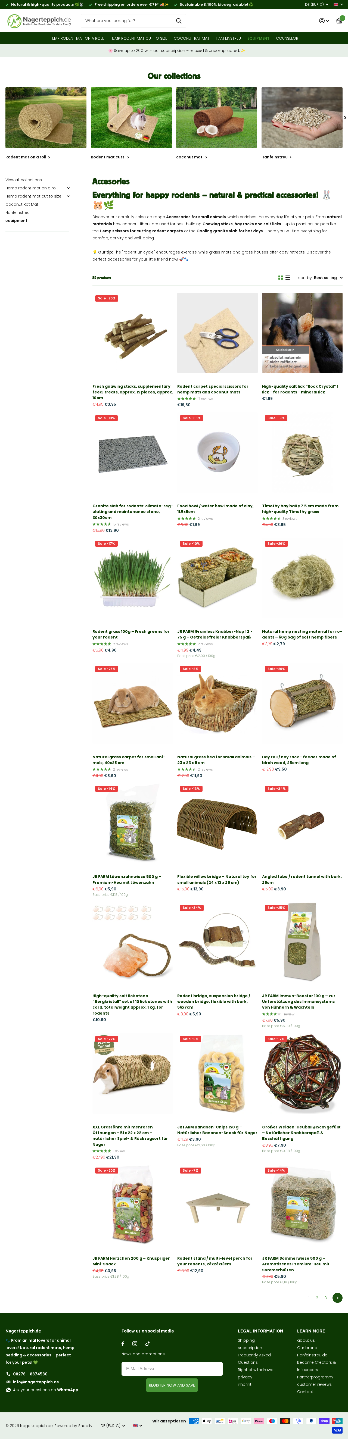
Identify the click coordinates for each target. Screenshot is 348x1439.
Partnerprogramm (315, 1377)
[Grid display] (280, 277)
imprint (244, 1384)
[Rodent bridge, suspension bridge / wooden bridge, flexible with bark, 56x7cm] (217, 942)
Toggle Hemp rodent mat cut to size (68, 196)
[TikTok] (147, 1343)
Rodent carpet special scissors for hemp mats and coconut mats (212, 389)
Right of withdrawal (256, 1369)
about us (306, 1340)
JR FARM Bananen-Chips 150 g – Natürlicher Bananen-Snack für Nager (217, 1129)
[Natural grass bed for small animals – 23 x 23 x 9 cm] (217, 703)
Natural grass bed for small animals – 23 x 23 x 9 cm (216, 759)
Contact (305, 1391)
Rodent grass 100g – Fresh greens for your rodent (131, 634)
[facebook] (123, 1343)
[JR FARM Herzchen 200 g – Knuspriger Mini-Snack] (132, 1205)
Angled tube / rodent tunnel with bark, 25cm (302, 879)
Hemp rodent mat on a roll (77, 38)
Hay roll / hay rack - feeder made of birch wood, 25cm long (299, 759)
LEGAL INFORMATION (260, 1330)
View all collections (23, 180)
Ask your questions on (45, 1390)
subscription (250, 1347)
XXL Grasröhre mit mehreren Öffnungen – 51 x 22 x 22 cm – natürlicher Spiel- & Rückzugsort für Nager (130, 1135)
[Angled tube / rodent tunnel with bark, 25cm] (302, 823)
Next (338, 1298)
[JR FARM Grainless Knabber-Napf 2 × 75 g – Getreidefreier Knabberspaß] (217, 578)
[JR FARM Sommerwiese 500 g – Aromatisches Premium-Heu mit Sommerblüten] (302, 1205)
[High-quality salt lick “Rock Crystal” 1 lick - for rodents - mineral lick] (302, 333)
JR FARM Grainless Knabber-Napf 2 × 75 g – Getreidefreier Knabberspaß (215, 634)
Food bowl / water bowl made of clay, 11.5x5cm (215, 508)
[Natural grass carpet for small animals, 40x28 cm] (132, 703)
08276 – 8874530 (30, 1374)
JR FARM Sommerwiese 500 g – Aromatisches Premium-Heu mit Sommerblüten (296, 1264)
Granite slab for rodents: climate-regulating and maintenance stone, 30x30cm (132, 511)
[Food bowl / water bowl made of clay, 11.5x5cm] (217, 452)
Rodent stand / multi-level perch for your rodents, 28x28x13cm (215, 1261)
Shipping (246, 1340)
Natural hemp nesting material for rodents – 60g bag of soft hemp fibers (302, 634)
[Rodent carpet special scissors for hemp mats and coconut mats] (217, 333)
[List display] (287, 277)
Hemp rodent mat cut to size (138, 38)
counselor (287, 38)
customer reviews (314, 1384)
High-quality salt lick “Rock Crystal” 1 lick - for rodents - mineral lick (300, 389)
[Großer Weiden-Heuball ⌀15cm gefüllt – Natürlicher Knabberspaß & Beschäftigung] (302, 1073)
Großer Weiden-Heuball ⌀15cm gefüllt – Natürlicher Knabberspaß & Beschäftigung (301, 1132)
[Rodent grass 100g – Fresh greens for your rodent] (132, 578)
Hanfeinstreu (228, 38)
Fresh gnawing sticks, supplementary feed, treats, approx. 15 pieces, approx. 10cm (132, 392)
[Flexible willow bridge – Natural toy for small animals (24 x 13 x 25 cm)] (217, 823)
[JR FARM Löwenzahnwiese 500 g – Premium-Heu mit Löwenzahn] (132, 823)
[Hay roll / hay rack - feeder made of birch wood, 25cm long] (302, 703)
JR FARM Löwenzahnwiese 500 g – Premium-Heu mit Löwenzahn (126, 879)
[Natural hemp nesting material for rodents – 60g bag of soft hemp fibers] (302, 578)
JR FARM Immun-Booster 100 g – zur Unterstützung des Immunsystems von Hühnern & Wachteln (298, 1001)
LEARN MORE (311, 1330)
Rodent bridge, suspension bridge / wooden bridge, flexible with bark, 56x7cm (213, 1001)
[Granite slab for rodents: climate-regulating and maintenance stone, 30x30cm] (132, 452)
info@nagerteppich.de (36, 1382)
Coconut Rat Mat (191, 38)
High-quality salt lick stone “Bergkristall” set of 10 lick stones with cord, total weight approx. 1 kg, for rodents (132, 1004)
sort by (305, 277)
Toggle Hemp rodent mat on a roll (68, 188)
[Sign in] (324, 21)
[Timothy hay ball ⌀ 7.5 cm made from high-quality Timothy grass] (302, 452)
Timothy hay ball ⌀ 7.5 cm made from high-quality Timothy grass (300, 508)
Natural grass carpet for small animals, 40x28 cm (128, 759)
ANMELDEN (172, 1385)
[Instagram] (134, 1343)
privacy (245, 1377)
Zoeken (178, 21)
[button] (345, 117)
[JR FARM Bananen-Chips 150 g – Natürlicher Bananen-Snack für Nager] (217, 1073)
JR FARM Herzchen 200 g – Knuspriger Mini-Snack (131, 1261)
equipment (258, 38)
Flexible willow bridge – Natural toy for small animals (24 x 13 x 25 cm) (217, 879)
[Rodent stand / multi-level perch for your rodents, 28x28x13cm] (217, 1205)
